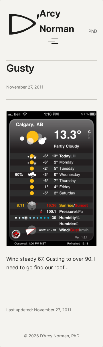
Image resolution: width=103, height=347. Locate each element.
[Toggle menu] (51, 41)
